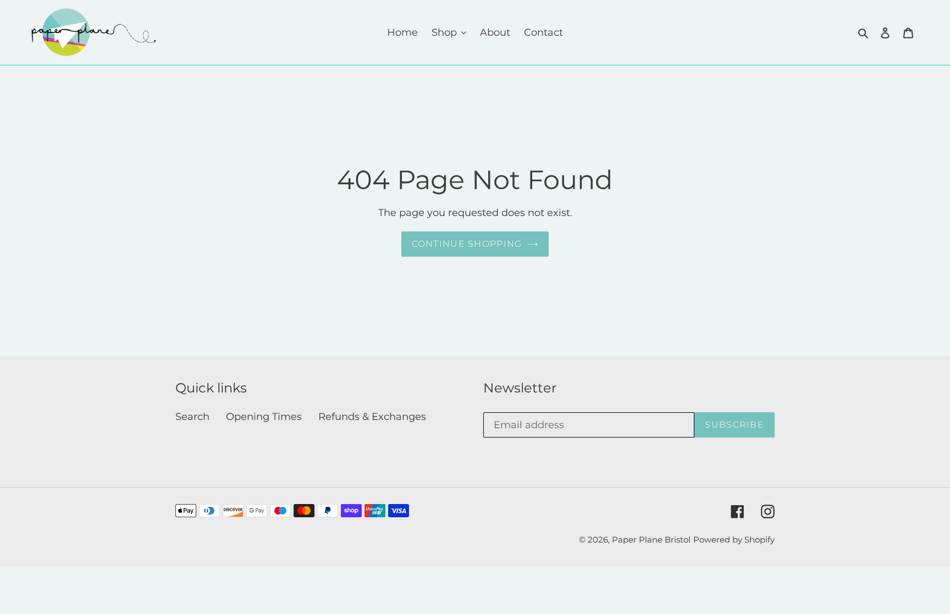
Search (192, 417)
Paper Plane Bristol (651, 539)
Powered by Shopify (734, 539)
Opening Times (264, 417)
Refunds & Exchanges (372, 417)
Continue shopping (467, 244)
